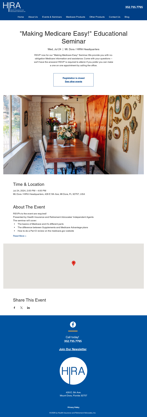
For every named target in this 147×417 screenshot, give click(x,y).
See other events (73, 81)
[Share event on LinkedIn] (28, 308)
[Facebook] (73, 325)
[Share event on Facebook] (14, 308)
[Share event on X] (21, 308)
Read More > (19, 235)
